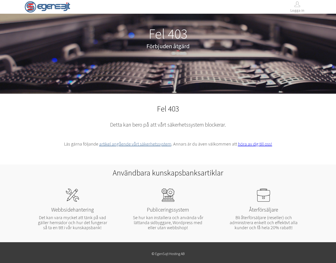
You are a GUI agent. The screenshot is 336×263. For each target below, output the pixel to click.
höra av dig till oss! (255, 144)
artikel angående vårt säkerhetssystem (135, 144)
